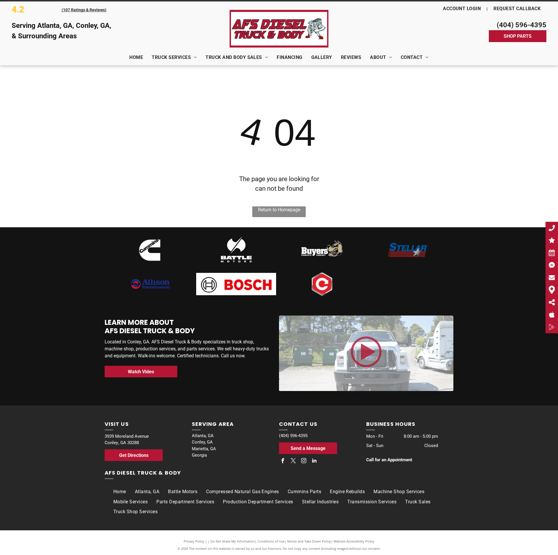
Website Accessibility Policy (354, 541)
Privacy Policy (194, 541)
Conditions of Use (271, 541)
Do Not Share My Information (232, 541)
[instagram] (303, 461)
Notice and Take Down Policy (309, 541)
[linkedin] (314, 461)
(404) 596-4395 (521, 25)
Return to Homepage (279, 209)
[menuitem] (462, 9)
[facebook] (283, 461)
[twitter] (293, 461)
